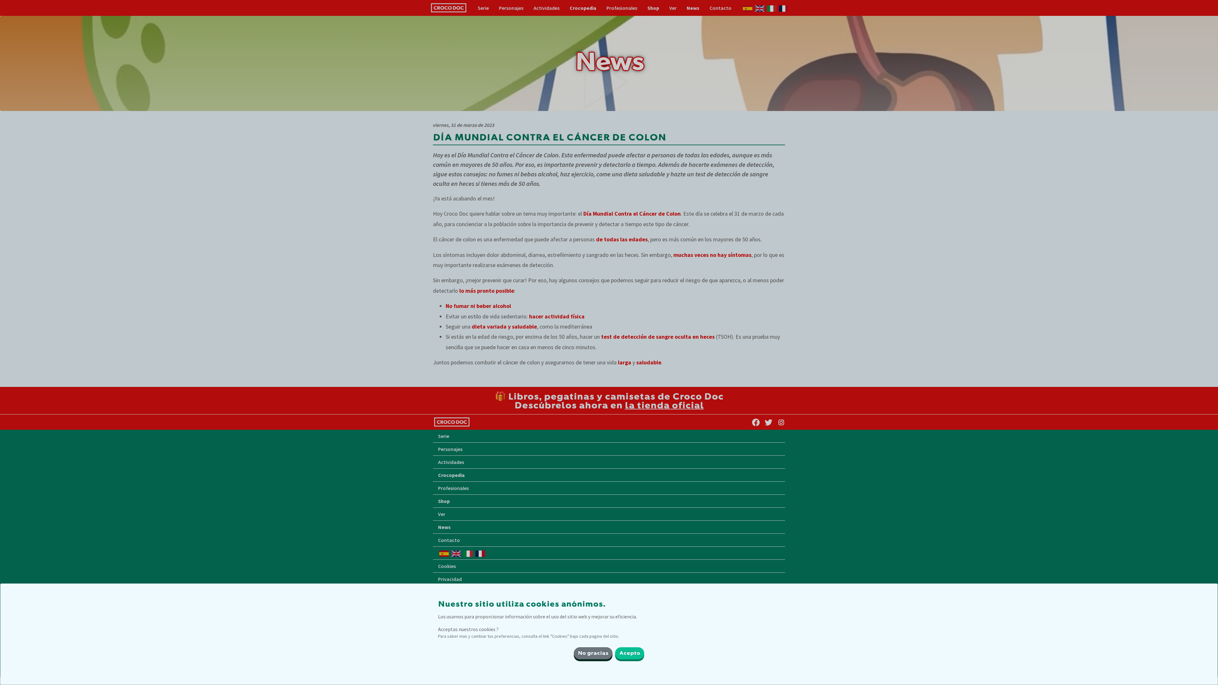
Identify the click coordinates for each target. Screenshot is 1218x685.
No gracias (593, 653)
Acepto (629, 653)
